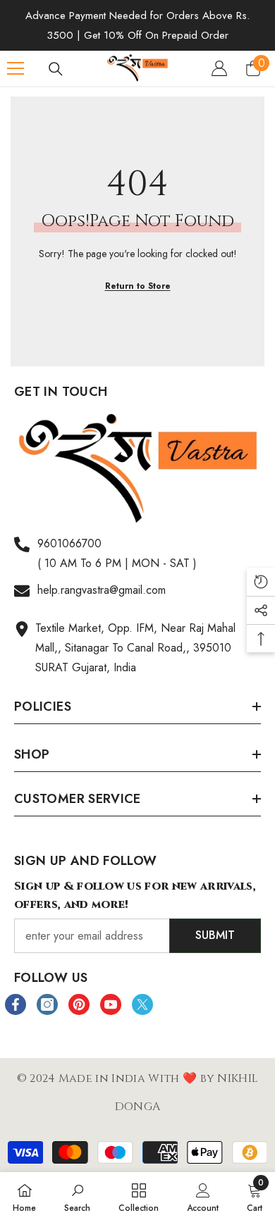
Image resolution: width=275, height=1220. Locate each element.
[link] (77, 1196)
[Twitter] (142, 1004)
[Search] (55, 69)
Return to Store (138, 286)
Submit (215, 935)
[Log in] (219, 68)
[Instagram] (47, 1004)
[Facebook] (15, 1004)
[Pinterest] (79, 1004)
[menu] (15, 68)
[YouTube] (110, 1004)
